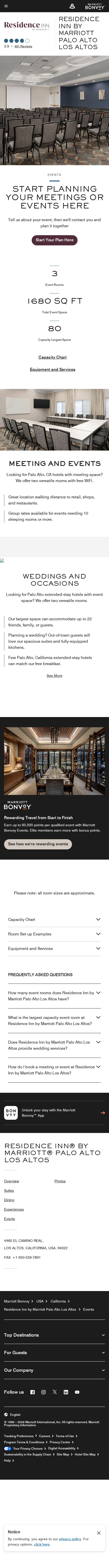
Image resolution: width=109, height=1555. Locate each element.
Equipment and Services (52, 369)
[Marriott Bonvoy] (92, 6)
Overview (11, 1181)
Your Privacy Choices (27, 1448)
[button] (72, 6)
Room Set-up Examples (29, 934)
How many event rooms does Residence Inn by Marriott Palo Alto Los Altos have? (51, 995)
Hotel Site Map (85, 1454)
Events (9, 1219)
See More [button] (54, 676)
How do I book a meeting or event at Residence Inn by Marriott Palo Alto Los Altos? (51, 1069)
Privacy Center (60, 1442)
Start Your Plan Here (55, 239)
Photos (60, 1181)
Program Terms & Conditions (24, 1442)
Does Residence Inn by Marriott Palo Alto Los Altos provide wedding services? (49, 1045)
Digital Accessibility (61, 1448)
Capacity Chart (53, 357)
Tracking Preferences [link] (18, 1436)
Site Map (63, 1454)
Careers (44, 1436)
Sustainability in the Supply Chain (27, 1454)
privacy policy (70, 1539)
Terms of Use (65, 1436)
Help (7, 1460)
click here (42, 1544)
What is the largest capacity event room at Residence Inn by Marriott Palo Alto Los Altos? (50, 1020)
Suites (9, 1190)
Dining (9, 1200)
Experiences (14, 1209)
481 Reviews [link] (23, 46)
